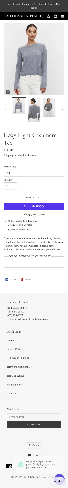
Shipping (8, 155)
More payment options (34, 214)
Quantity (8, 180)
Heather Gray (10, 166)
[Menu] (62, 16)
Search (10, 340)
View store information (19, 229)
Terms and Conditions (18, 366)
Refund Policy (14, 384)
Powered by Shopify (48, 477)
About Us (12, 393)
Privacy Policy (14, 349)
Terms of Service (15, 375)
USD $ (33, 445)
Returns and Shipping (18, 357)
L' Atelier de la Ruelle (28, 477)
